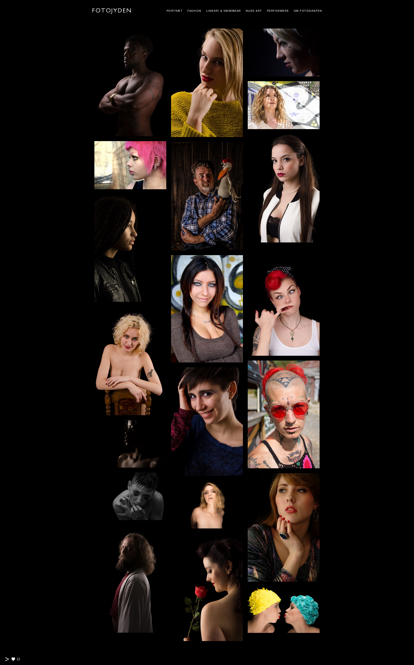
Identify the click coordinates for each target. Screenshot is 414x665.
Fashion (194, 10)
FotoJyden (112, 11)
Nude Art (254, 10)
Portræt (175, 10)
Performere (278, 10)
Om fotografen (308, 10)
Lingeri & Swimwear (223, 10)
